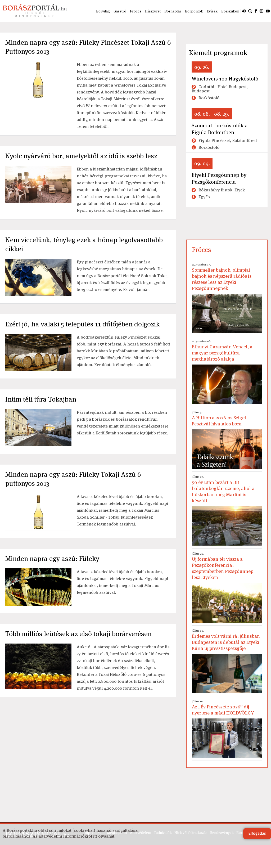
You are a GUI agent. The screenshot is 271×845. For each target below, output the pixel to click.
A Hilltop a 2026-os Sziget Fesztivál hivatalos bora (219, 418)
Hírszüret (153, 11)
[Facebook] (255, 11)
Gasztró (120, 11)
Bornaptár (172, 11)
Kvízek (212, 11)
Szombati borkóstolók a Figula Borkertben (220, 129)
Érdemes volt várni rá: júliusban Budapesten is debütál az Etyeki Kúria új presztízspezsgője (226, 639)
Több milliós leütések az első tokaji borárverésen (78, 633)
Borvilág (103, 11)
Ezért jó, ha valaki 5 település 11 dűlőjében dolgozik (82, 324)
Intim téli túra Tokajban (40, 399)
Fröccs (135, 11)
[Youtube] (267, 11)
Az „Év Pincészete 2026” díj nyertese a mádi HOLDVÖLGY (223, 707)
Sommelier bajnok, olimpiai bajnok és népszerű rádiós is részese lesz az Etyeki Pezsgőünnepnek (221, 276)
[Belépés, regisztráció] (244, 11)
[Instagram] (261, 11)
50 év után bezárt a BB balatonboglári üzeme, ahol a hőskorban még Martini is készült (223, 489)
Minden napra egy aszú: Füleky (52, 558)
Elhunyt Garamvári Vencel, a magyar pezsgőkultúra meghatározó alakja (222, 350)
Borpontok (194, 11)
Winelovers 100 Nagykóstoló (225, 78)
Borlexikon (230, 11)
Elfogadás (257, 833)
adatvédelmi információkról (65, 836)
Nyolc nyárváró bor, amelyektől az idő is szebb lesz (81, 155)
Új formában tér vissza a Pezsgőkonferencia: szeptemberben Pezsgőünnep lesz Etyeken (222, 565)
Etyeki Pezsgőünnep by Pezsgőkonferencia (219, 178)
